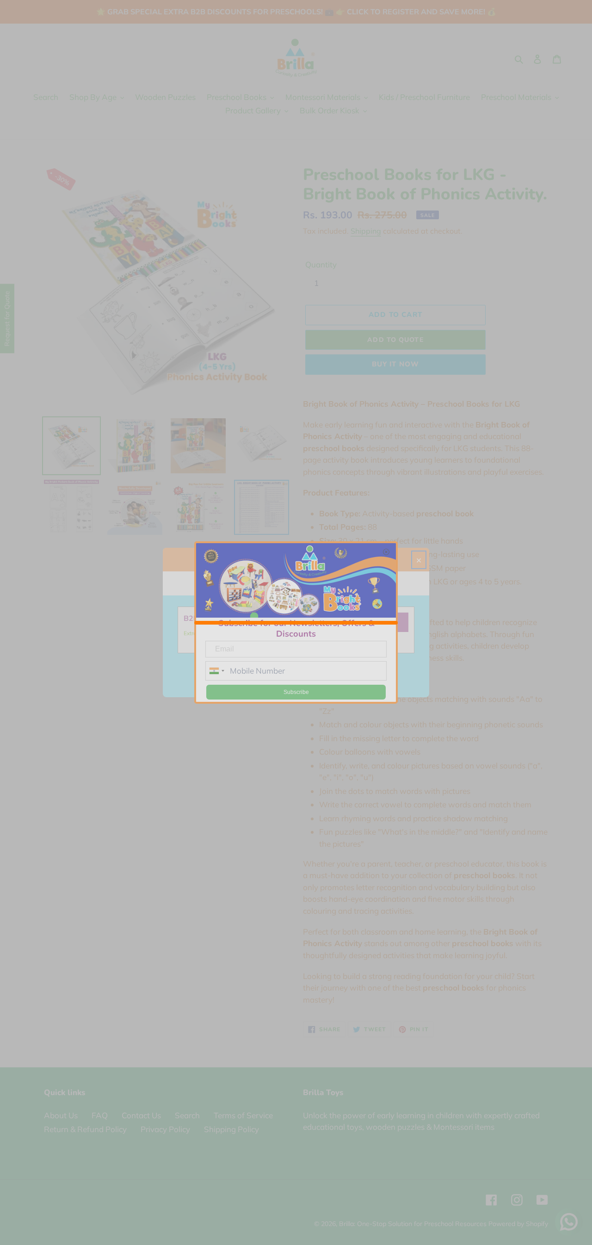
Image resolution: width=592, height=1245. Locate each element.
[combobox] (216, 671)
